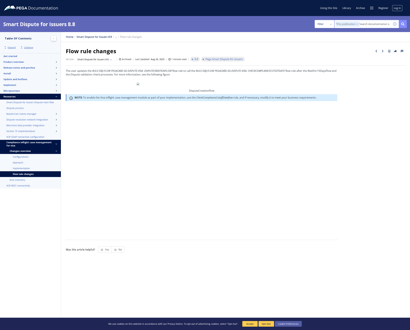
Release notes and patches (19, 67)
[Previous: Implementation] (376, 51)
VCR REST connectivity (18, 185)
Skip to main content (14, 3)
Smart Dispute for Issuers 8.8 (94, 37)
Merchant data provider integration (25, 125)
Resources (10, 96)
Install (7, 73)
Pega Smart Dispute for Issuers (224, 59)
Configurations (21, 156)
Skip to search (38, 3)
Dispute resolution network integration (27, 119)
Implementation (21, 168)
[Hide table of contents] (53, 38)
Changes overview (20, 151)
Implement (10, 85)
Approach (18, 162)
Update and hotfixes (15, 79)
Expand (12, 47)
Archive (360, 8)
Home (69, 37)
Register (383, 8)
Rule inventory (17, 179)
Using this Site (328, 8)
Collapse (28, 47)
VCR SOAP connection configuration (25, 136)
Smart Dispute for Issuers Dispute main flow (30, 102)
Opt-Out (266, 323)
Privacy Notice (175, 323)
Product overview (14, 61)
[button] (357, 24)
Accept (250, 323)
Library (346, 8)
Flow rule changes (23, 174)
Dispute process (15, 108)
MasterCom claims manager (21, 113)
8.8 (196, 59)
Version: (70, 59)
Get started (10, 56)
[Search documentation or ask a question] (403, 24)
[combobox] (363, 24)
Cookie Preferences (288, 323)
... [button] (116, 37)
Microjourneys (12, 90)
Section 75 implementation (20, 131)
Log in (397, 8)
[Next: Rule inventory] (383, 51)
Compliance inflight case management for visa (29, 144)
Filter (321, 24)
